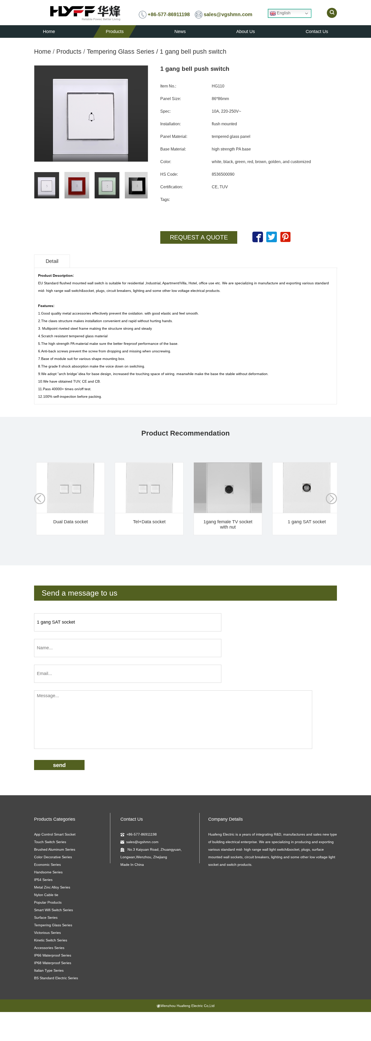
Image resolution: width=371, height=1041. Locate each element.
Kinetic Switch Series (50, 940)
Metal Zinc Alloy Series (52, 887)
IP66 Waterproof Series (52, 955)
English (283, 13)
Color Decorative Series (53, 857)
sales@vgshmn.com (228, 14)
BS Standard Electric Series (56, 978)
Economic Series (47, 865)
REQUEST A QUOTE (199, 237)
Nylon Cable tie (46, 895)
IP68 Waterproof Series (52, 963)
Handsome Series (48, 872)
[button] (331, 498)
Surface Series (46, 917)
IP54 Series (43, 880)
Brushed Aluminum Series (54, 849)
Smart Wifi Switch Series (53, 910)
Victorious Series (47, 933)
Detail (52, 261)
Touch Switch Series (50, 842)
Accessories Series (49, 948)
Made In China (132, 865)
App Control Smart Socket (54, 834)
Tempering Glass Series (120, 51)
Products (69, 51)
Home (42, 51)
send (59, 765)
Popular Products (48, 902)
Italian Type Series (49, 970)
